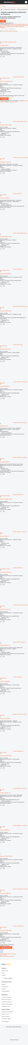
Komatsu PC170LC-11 (5, 609)
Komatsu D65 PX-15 (5, 645)
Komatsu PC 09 (4, 425)
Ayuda (3, 973)
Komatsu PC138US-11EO (6, 81)
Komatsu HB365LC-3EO (6, 499)
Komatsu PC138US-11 (5, 893)
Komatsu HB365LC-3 (5, 830)
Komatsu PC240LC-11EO (6, 856)
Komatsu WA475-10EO (5, 310)
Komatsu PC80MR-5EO (6, 755)
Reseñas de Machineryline (7, 1004)
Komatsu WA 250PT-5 (5, 718)
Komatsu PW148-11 (5, 461)
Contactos (4, 975)
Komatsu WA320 (4, 45)
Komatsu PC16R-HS (5, 198)
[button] (26, 2)
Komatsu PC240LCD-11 (6, 572)
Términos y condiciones (7, 997)
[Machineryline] (1, 9)
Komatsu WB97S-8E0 (5, 349)
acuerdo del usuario (13, 101)
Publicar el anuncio (6, 947)
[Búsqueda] (26, 6)
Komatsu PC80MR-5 (5, 681)
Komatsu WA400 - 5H (5, 792)
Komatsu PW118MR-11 (5, 273)
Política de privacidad (6, 999)
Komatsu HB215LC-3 (5, 386)
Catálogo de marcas (6, 1006)
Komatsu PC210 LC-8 (5, 162)
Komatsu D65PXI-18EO (5, 124)
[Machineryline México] (9, 2)
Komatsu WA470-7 (4, 536)
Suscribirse (4, 98)
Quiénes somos (5, 970)
